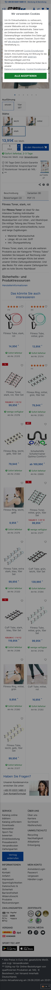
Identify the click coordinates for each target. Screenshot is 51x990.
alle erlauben (14, 41)
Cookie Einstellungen (34, 51)
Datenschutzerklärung (14, 69)
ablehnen (32, 57)
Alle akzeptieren (25, 75)
